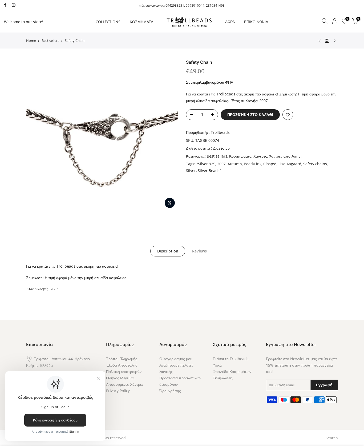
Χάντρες (260, 156)
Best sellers (50, 40)
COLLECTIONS (108, 21)
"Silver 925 (205, 163)
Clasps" (270, 163)
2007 (221, 163)
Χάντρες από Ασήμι (285, 156)
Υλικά (217, 365)
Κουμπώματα (240, 156)
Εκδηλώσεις (223, 377)
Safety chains (315, 163)
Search (332, 437)
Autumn (235, 163)
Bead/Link (252, 163)
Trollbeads (220, 132)
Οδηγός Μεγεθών (120, 377)
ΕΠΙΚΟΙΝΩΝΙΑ (256, 21)
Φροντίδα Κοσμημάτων (232, 371)
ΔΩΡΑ (230, 21)
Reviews (199, 251)
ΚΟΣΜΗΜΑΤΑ (141, 21)
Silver (191, 170)
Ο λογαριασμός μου (175, 358)
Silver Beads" (209, 170)
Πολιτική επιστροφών (123, 371)
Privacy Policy (118, 390)
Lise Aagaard (289, 163)
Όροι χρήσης (170, 390)
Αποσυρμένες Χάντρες (125, 384)
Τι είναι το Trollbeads (231, 358)
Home (31, 40)
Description (167, 251)
